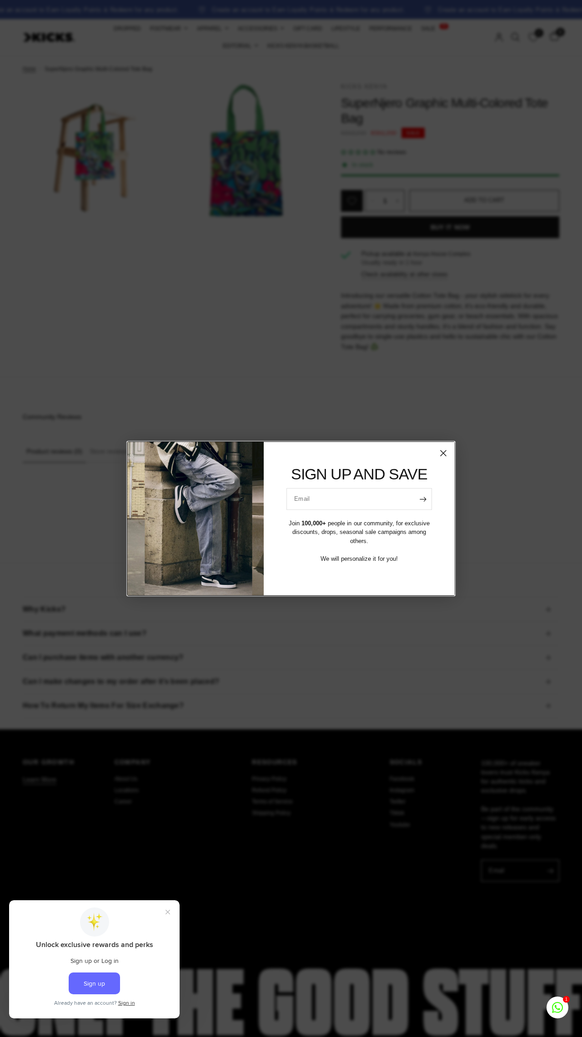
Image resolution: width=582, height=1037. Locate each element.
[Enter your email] (423, 499)
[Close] (443, 453)
